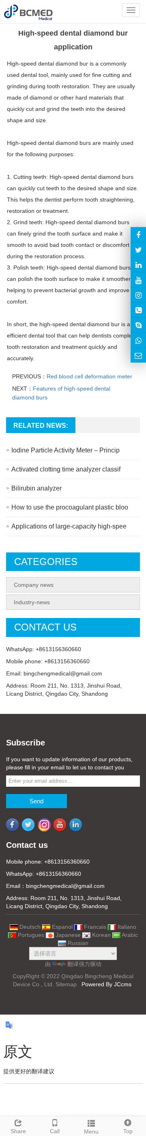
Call (55, 1131)
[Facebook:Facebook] (138, 234)
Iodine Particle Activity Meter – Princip (65, 450)
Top (128, 1131)
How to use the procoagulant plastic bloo (69, 507)
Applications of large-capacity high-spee (69, 526)
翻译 (73, 964)
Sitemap (66, 984)
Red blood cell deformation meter (89, 376)
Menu (91, 1131)
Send (36, 801)
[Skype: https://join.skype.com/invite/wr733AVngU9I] (138, 325)
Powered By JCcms (107, 984)
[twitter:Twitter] (138, 249)
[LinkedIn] (138, 264)
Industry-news (32, 602)
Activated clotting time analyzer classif (65, 469)
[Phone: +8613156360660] (138, 310)
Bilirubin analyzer (36, 488)
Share (18, 1131)
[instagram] (138, 279)
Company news (34, 585)
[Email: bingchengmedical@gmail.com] (138, 355)
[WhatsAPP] (138, 340)
